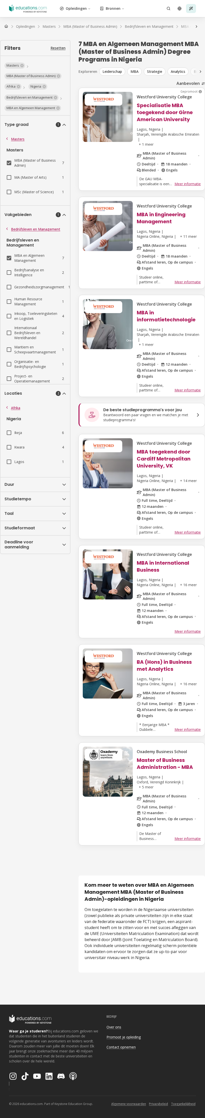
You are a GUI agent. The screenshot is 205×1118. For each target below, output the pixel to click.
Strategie (154, 71)
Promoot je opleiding (123, 1037)
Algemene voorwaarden (128, 1104)
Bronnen (113, 8)
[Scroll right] (200, 71)
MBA (134, 71)
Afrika (15, 407)
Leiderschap (112, 71)
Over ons (113, 1027)
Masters (17, 139)
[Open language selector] (179, 8)
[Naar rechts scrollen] (196, 26)
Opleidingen (76, 8)
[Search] (168, 8)
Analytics (178, 71)
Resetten (58, 48)
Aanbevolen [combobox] (188, 83)
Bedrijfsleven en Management (35, 229)
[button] (14, 66)
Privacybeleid (158, 1104)
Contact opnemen (121, 1047)
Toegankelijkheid (183, 1104)
